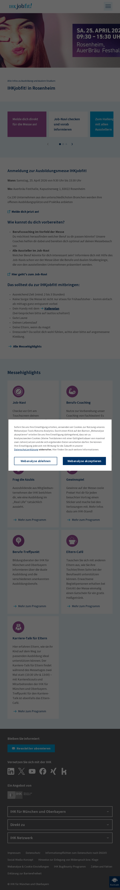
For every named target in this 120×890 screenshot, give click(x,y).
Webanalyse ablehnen (36, 461)
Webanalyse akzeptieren (84, 461)
